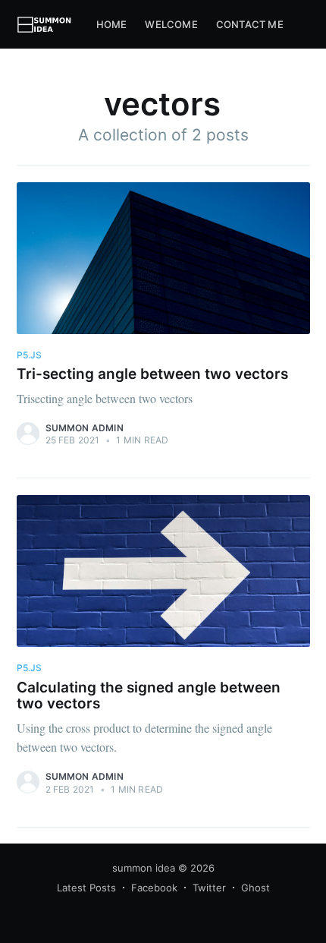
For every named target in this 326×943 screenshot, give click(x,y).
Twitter (209, 888)
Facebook (154, 888)
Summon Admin (84, 428)
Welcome (171, 24)
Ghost (255, 888)
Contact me (250, 24)
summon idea (143, 868)
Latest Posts (86, 888)
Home (111, 24)
